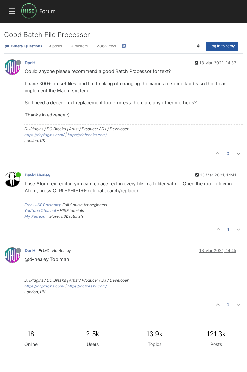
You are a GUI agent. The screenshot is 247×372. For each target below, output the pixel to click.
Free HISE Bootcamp (42, 204)
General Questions (26, 46)
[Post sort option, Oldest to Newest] (198, 46)
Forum (47, 11)
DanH (30, 62)
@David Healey (56, 250)
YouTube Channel (40, 210)
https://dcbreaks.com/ (87, 134)
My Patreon (34, 216)
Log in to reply (222, 46)
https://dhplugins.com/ (44, 134)
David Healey (37, 175)
